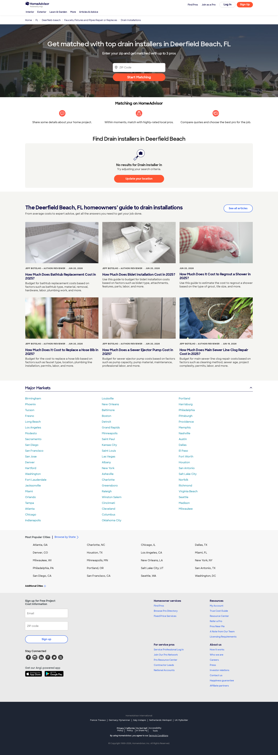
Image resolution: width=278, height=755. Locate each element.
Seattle (183, 497)
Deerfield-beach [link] (51, 20)
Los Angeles (33, 427)
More (73, 11)
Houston (184, 462)
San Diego (31, 445)
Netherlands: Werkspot (160, 720)
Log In (228, 4)
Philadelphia (187, 410)
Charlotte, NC (96, 545)
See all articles (238, 208)
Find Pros (159, 605)
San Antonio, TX (205, 568)
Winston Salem (111, 497)
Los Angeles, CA (151, 552)
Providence (186, 421)
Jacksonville (33, 485)
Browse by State (65, 537)
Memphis (185, 427)
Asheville (108, 474)
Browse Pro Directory (166, 610)
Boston (106, 416)
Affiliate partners (219, 685)
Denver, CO (40, 552)
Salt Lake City (188, 474)
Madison (184, 503)
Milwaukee (186, 508)
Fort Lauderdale (35, 479)
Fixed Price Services (165, 616)
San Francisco (34, 450)
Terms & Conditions (158, 735)
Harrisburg (186, 404)
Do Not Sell (141, 729)
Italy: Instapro (139, 720)
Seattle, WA (148, 576)
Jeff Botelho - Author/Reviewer (45, 268)
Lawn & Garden (58, 11)
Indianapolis (33, 520)
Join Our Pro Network (166, 654)
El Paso (183, 450)
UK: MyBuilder (181, 720)
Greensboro (110, 485)
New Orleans (110, 404)
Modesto (31, 433)
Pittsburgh (185, 416)
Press (213, 665)
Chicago (30, 514)
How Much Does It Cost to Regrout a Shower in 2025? (215, 276)
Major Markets (37, 387)
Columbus (108, 514)
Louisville (108, 398)
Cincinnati (108, 503)
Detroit (106, 421)
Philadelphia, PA (43, 568)
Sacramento (33, 439)
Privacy (120, 729)
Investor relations (219, 670)
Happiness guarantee (222, 680)
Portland (184, 398)
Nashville (184, 433)
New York (108, 468)
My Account (216, 605)
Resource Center (219, 616)
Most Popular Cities (37, 537)
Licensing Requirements (223, 636)
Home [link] (28, 20)
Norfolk (183, 479)
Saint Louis (109, 450)
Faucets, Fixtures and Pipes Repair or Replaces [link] (90, 20)
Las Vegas (108, 456)
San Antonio (187, 468)
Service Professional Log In (169, 649)
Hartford (30, 468)
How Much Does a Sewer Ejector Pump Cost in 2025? (137, 352)
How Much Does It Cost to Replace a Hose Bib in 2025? (61, 352)
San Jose (31, 456)
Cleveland (108, 508)
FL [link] (37, 20)
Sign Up (245, 4)
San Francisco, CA (99, 576)
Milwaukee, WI (42, 560)
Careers (214, 659)
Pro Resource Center (165, 659)
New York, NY (204, 560)
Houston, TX (95, 552)
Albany (106, 462)
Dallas (182, 445)
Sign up (46, 639)
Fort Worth (186, 456)
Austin (183, 439)
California (129, 729)
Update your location (139, 178)
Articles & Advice (88, 11)
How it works (217, 649)
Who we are (216, 654)
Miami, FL (201, 552)
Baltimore (108, 410)
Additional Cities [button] (34, 585)
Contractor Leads (164, 665)
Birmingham (33, 398)
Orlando (30, 497)
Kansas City (109, 445)
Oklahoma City (111, 520)
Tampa (29, 503)
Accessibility (155, 729)
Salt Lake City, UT (152, 568)
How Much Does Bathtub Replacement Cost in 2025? (60, 276)
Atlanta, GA (40, 545)
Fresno (29, 416)
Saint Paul (108, 439)
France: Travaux (98, 720)
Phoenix (30, 404)
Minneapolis (109, 433)
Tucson (29, 410)
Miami (29, 491)
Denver (30, 462)
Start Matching (139, 77)
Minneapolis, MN (97, 560)
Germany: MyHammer (119, 720)
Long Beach (33, 421)
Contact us (216, 675)
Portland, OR (95, 568)
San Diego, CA (42, 576)
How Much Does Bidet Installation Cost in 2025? (138, 274)
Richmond (185, 485)
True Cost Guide (219, 610)
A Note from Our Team (222, 631)
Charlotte (108, 479)
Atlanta (30, 508)
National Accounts (164, 670)
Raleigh (107, 491)
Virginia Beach (188, 491)
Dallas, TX (201, 545)
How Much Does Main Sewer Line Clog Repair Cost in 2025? (214, 352)
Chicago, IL (148, 545)
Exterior (41, 11)
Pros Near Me (217, 626)
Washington (33, 474)
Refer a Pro (216, 621)
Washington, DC (205, 576)
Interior (30, 11)
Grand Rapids (111, 427)
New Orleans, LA (152, 560)
